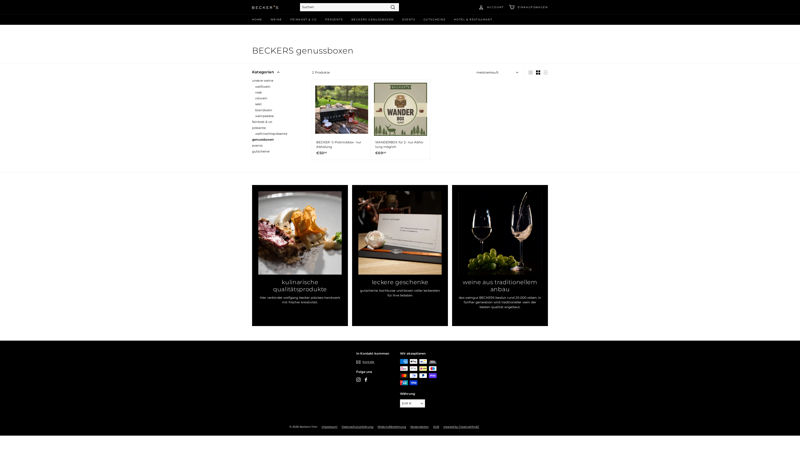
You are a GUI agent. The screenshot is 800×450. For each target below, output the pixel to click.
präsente (259, 128)
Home (257, 19)
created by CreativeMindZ (461, 426)
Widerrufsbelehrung (392, 426)
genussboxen (263, 139)
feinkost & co (262, 122)
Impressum (330, 426)
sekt (258, 104)
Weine (276, 19)
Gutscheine (435, 19)
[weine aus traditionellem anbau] (500, 233)
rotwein (261, 98)
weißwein (262, 87)
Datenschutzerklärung (357, 426)
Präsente (334, 19)
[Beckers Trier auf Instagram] (358, 379)
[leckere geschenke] (400, 233)
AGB (436, 426)
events (257, 146)
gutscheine (261, 151)
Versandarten (419, 426)
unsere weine (262, 80)
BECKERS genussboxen (372, 19)
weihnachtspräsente (271, 134)
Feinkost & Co (303, 19)
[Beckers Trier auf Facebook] (366, 379)
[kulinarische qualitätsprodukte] (300, 233)
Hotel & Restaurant (473, 19)
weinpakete (264, 116)
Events (408, 19)
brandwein (263, 110)
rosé (258, 92)
